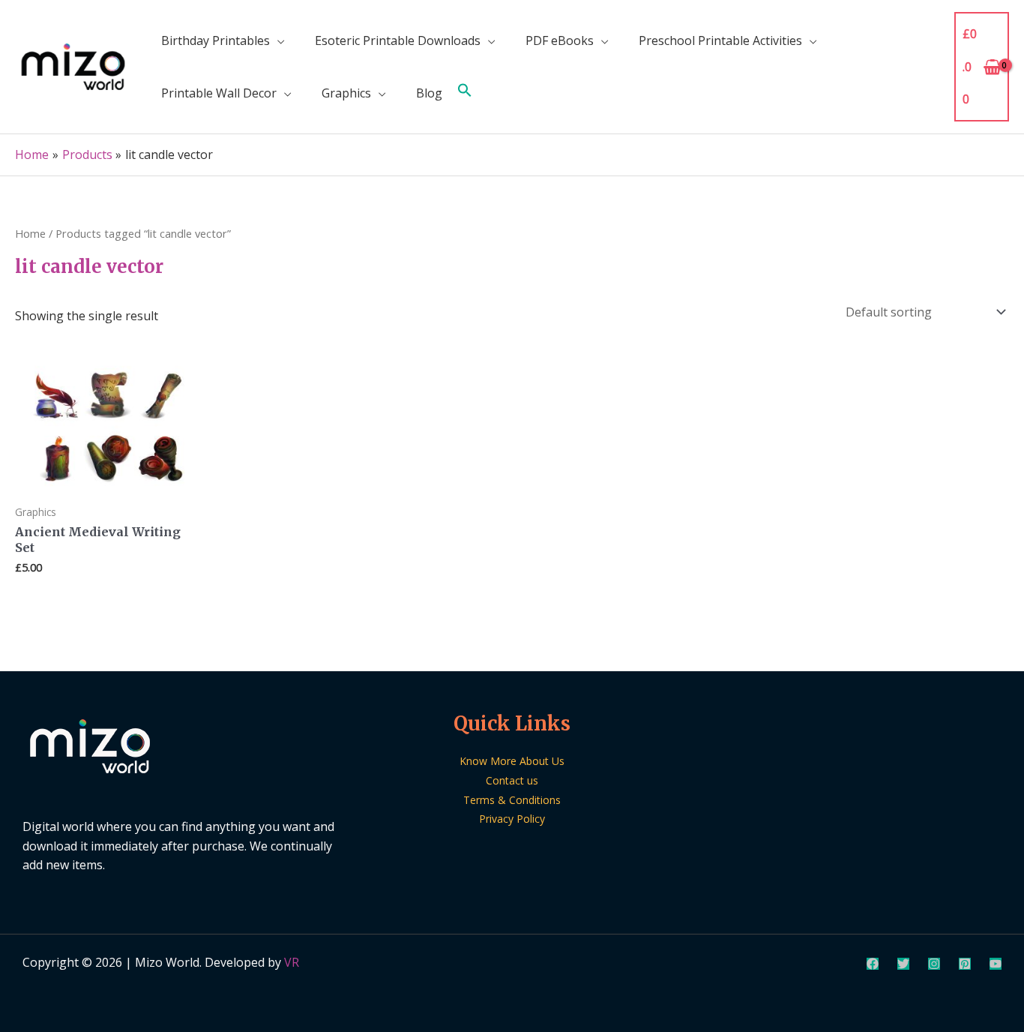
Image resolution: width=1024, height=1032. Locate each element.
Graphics (346, 93)
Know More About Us (512, 761)
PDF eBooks (559, 40)
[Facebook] (873, 964)
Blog (429, 93)
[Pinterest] (965, 964)
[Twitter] (903, 964)
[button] (464, 93)
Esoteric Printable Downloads (398, 40)
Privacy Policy (512, 819)
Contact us (512, 780)
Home (30, 233)
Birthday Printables (215, 40)
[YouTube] (996, 964)
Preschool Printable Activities (720, 40)
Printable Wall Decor (219, 93)
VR (291, 962)
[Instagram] (934, 964)
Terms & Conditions (512, 800)
